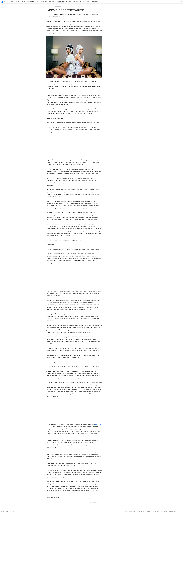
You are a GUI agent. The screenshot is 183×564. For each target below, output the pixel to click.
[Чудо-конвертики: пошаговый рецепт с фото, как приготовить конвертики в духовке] (126, 528)
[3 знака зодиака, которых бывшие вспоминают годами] (103, 550)
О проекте (126, 562)
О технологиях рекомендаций (135, 562)
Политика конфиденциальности (149, 562)
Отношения (58, 6)
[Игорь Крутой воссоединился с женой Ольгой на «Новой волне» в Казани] (57, 550)
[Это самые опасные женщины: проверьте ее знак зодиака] (103, 528)
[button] (74, 57)
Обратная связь (177, 562)
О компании (8, 562)
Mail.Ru (2, 562)
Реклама (13, 562)
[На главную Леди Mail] (5, 1)
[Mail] (2, 1)
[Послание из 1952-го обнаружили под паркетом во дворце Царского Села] (126, 550)
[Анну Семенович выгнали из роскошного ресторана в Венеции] (57, 528)
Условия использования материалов (165, 562)
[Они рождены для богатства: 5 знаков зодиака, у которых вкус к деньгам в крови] (80, 528)
